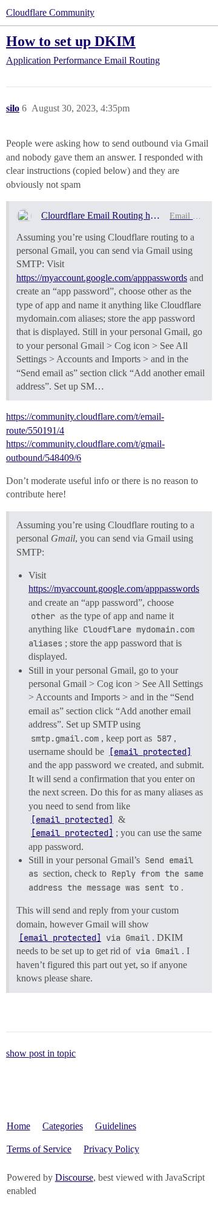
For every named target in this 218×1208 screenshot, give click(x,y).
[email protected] (150, 751)
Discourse (74, 1177)
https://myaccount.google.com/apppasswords (101, 278)
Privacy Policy (111, 1149)
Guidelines (115, 1126)
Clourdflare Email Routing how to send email (100, 215)
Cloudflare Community (50, 12)
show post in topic (41, 1053)
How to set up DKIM (71, 41)
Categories (62, 1126)
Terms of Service (39, 1149)
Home (18, 1126)
